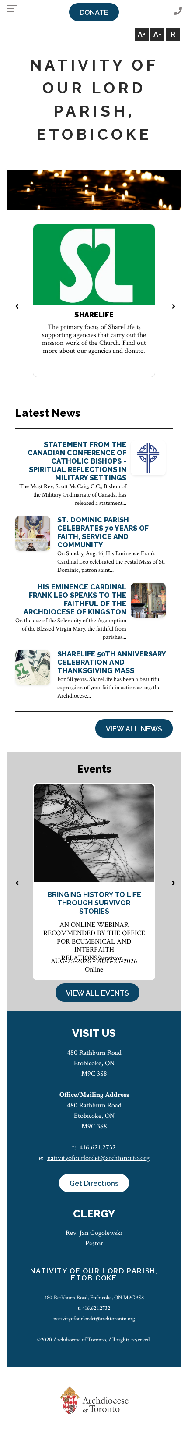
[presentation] (17, 307)
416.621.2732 (98, 1147)
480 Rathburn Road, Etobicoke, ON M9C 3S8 (94, 1297)
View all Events (97, 993)
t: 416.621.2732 (94, 1308)
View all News (134, 729)
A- (157, 34)
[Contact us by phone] (178, 11)
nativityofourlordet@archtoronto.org (98, 1158)
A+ (142, 34)
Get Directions (94, 1183)
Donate (94, 12)
